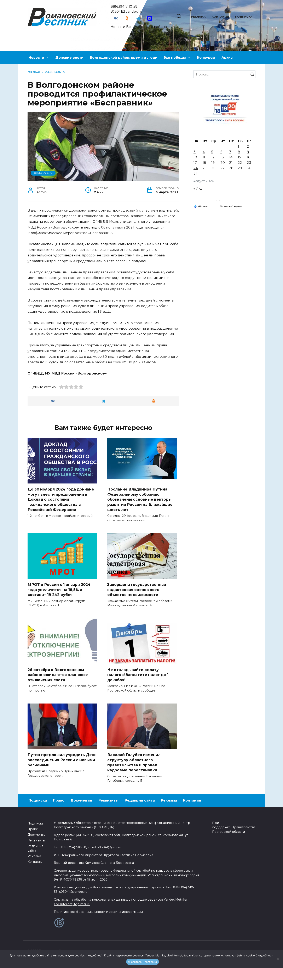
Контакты (220, 16)
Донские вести (69, 58)
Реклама (198, 16)
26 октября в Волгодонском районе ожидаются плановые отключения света (58, 674)
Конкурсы (206, 58)
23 (249, 163)
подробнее (94, 955)
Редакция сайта (140, 800)
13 (222, 157)
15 (239, 157)
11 (204, 157)
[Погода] (201, 206)
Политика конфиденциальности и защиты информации (98, 912)
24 (196, 168)
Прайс (58, 800)
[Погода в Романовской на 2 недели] (231, 206)
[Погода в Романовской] (218, 202)
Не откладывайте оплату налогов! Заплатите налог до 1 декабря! (137, 674)
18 (204, 163)
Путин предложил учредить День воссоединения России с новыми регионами (62, 760)
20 (222, 163)
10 (195, 157)
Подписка (243, 16)
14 (230, 157)
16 (248, 157)
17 (195, 163)
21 (230, 163)
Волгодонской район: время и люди (123, 58)
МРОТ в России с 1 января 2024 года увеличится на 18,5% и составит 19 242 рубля (59, 589)
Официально (43, 172)
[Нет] (278, 959)
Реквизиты (108, 800)
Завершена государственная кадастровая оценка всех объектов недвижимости (136, 589)
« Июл (198, 188)
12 (213, 157)
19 (213, 163)
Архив (227, 58)
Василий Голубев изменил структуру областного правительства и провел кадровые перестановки (134, 762)
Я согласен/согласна (142, 961)
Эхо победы (175, 58)
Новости (36, 58)
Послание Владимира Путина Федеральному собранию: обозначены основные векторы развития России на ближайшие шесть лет (140, 499)
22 (240, 163)
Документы (81, 800)
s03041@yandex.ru (126, 11)
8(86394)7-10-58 (124, 6)
